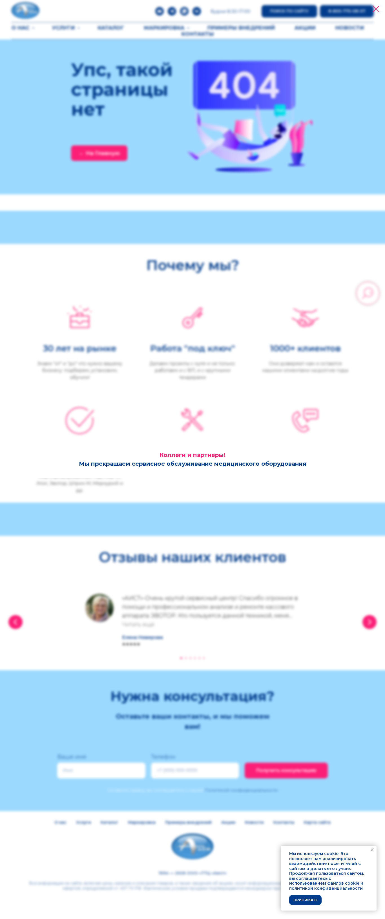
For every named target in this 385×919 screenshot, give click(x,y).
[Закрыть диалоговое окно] (376, 9)
